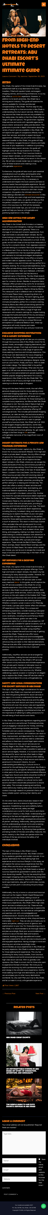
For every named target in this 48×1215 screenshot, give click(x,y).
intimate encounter (32, 195)
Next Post (41, 994)
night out (15, 921)
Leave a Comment (9, 76)
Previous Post (8, 994)
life (26, 432)
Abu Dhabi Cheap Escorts (18, 1038)
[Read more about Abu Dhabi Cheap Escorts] (24, 1023)
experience (18, 166)
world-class (16, 96)
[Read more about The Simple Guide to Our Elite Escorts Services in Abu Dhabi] (24, 1090)
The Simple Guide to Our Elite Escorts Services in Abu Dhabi (20, 1106)
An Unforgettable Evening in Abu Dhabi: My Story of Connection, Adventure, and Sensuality (22, 1071)
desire (17, 582)
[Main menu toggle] (44, 4)
